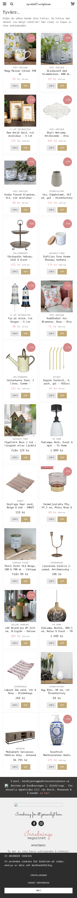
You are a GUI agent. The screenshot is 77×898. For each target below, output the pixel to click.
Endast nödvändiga (38, 882)
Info (14, 86)
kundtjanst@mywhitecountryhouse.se (45, 781)
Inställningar (38, 875)
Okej (38, 890)
